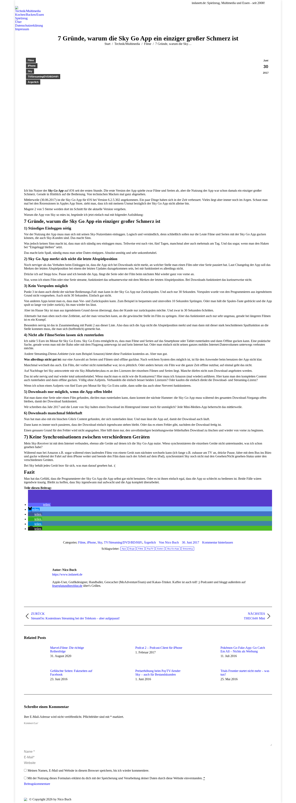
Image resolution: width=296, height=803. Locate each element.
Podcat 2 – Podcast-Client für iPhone (158, 647)
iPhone (32, 65)
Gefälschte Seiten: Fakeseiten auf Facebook (71, 672)
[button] (39, 504)
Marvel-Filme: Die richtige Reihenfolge (67, 649)
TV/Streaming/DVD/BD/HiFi (43, 76)
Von (169, 542)
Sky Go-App (173, 549)
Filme (31, 60)
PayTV (150, 549)
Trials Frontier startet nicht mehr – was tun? (244, 672)
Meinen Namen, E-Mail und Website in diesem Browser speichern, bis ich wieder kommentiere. (88, 770)
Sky (30, 71)
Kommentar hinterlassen (217, 542)
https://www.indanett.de (67, 574)
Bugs (132, 549)
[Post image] (35, 655)
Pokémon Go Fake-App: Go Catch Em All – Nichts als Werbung (242, 649)
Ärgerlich (33, 82)
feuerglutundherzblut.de (67, 585)
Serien (160, 549)
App (124, 549)
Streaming (188, 549)
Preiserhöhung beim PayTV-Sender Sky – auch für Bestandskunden (157, 672)
